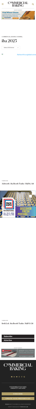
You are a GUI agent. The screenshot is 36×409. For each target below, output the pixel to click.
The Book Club (24, 406)
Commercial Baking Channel (12, 36)
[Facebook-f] (21, 376)
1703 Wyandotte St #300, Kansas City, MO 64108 (18, 387)
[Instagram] (19, 376)
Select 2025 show (9, 47)
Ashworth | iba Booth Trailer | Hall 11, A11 (18, 184)
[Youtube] (16, 376)
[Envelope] (11, 376)
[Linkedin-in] (14, 376)
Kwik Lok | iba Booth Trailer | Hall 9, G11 (17, 323)
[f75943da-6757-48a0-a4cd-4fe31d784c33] (18, 15)
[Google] (24, 376)
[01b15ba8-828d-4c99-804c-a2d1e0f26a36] (18, 353)
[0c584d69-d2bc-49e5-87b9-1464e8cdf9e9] (18, 217)
